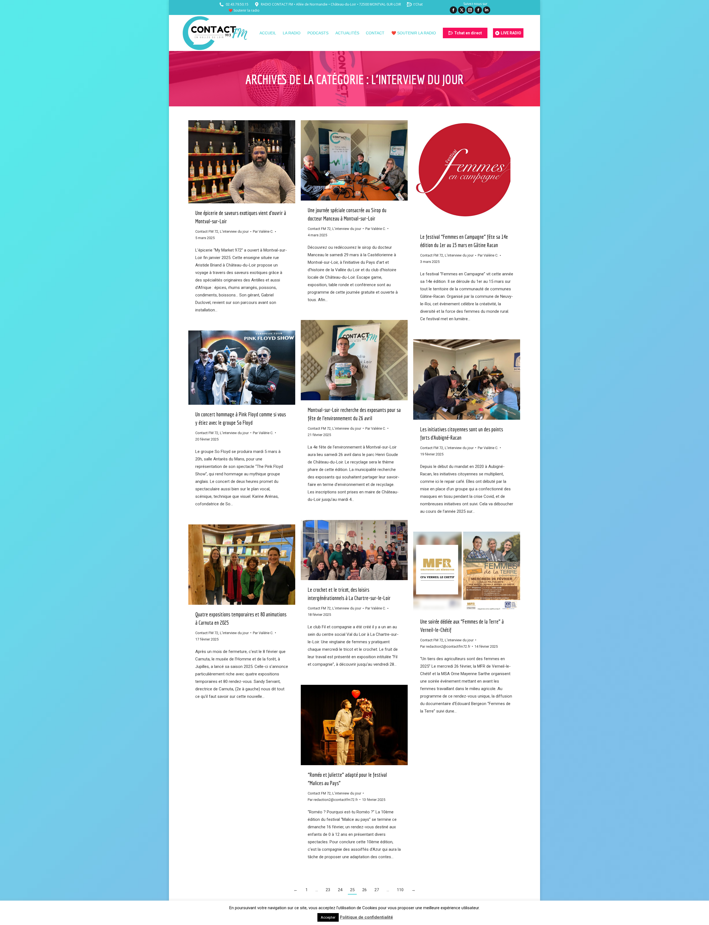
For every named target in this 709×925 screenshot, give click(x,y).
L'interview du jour (234, 231)
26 (364, 889)
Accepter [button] (328, 917)
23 (328, 889)
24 (340, 889)
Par (263, 231)
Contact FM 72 (206, 231)
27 (376, 889)
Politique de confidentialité (366, 917)
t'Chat (418, 4)
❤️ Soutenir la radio (244, 10)
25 (352, 889)
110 (400, 889)
